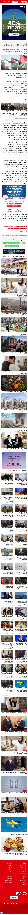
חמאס (9, 228)
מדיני (19, 97)
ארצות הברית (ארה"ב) (21, 228)
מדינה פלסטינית (17, 226)
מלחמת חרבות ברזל (8, 226)
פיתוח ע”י (14, 906)
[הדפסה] (23, 99)
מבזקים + (15, 1)
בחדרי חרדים (23, 231)
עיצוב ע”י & (14, 904)
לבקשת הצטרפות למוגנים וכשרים (12, 243)
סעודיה (24, 226)
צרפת (14, 228)
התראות (8, 1)
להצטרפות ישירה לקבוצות (12, 246)
